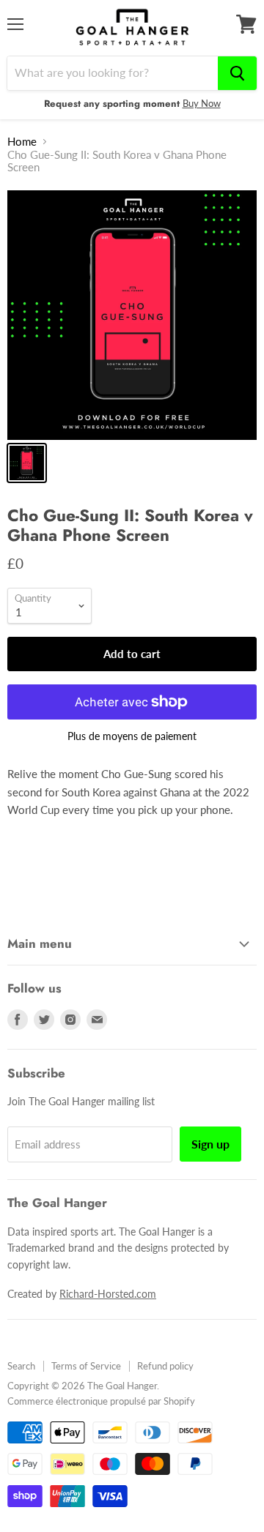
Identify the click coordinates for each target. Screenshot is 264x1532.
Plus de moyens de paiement (132, 736)
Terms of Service (86, 1366)
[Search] (237, 73)
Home (22, 141)
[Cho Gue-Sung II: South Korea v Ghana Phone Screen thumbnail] (26, 463)
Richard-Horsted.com (107, 1294)
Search (21, 1366)
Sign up (210, 1144)
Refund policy (165, 1366)
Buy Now (202, 103)
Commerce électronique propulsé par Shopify (101, 1401)
